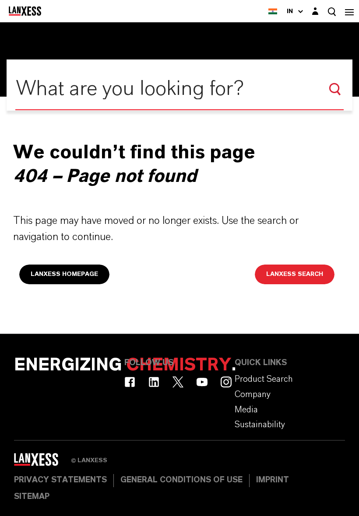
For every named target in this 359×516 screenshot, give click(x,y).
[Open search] (332, 11)
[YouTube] (202, 382)
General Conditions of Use (181, 480)
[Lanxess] (42, 462)
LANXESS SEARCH (294, 274)
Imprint (272, 480)
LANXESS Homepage (64, 274)
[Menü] (349, 11)
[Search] (335, 89)
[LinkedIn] (153, 382)
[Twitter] (177, 382)
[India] (272, 11)
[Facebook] (129, 382)
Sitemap (31, 497)
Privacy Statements (60, 480)
